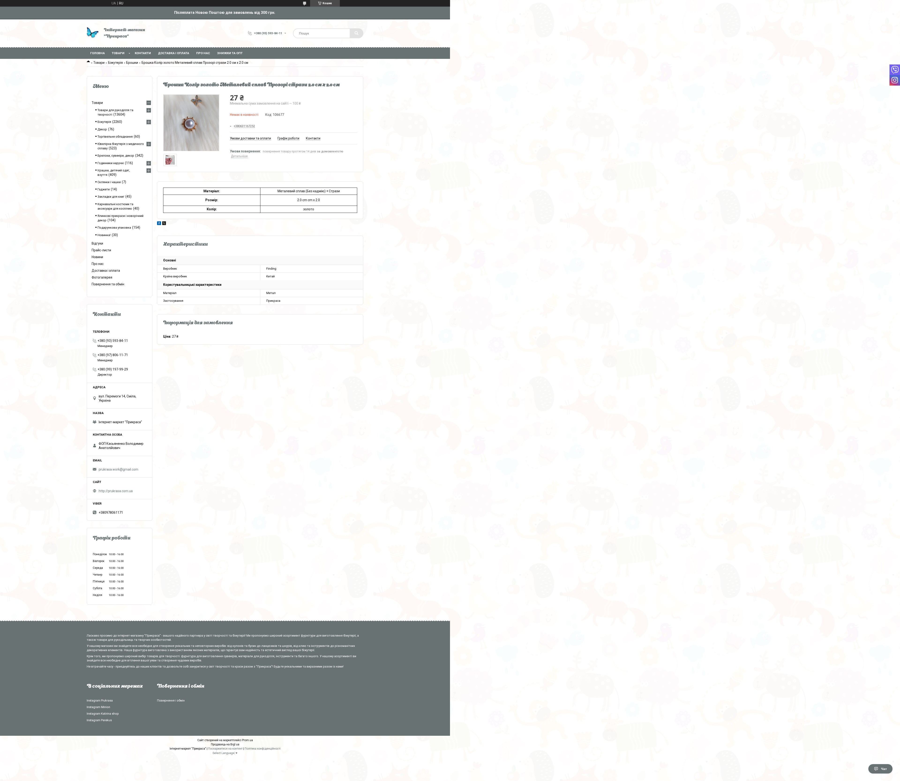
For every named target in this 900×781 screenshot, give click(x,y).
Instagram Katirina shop (103, 713)
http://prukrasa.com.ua (116, 491)
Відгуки (97, 243)
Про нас (203, 53)
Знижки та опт (230, 53)
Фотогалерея (102, 277)
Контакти (143, 53)
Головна (97, 53)
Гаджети (104, 189)
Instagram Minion (98, 707)
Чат (884, 769)
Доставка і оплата (173, 53)
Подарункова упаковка (114, 227)
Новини (97, 257)
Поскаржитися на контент (225, 748)
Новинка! (104, 235)
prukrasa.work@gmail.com (118, 469)
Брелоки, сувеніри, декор (116, 155)
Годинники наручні (111, 163)
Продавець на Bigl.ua (225, 744)
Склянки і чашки (109, 182)
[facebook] (159, 224)
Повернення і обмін (171, 700)
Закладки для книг (111, 196)
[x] (164, 224)
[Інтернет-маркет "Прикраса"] (93, 33)
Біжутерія (115, 62)
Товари (118, 53)
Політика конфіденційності (263, 748)
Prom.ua (247, 740)
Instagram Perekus (99, 720)
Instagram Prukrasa (100, 700)
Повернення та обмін (108, 284)
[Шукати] (356, 33)
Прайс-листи (101, 250)
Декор (102, 129)
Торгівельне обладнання (115, 136)
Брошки (132, 62)
